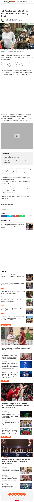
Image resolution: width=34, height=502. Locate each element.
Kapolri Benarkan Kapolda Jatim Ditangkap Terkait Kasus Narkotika (12, 284)
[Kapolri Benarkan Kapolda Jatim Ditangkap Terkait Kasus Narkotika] (29, 286)
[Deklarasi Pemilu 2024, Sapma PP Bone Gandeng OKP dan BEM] (29, 311)
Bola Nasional (6, 436)
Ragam (6, 8)
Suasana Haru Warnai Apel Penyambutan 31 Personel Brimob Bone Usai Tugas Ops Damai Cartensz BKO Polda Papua (12, 318)
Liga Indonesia (6, 325)
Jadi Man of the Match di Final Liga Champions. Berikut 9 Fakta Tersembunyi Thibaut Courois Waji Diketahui (10, 415)
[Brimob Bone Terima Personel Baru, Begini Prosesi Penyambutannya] (29, 302)
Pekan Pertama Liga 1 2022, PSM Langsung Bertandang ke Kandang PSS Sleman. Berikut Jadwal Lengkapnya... (10, 366)
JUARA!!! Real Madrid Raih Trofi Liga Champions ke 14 (10, 423)
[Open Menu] (2, 2)
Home (2, 8)
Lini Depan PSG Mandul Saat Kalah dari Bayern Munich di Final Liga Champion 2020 (9, 432)
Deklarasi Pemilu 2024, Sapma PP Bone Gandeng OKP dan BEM (11, 309)
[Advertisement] (17, 94)
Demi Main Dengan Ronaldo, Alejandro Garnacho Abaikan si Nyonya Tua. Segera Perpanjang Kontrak (15, 405)
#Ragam (4, 209)
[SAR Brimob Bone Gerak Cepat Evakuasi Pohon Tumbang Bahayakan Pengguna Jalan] (29, 277)
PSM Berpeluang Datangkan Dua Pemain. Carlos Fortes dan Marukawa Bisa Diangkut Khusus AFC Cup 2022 (11, 375)
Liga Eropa (5, 380)
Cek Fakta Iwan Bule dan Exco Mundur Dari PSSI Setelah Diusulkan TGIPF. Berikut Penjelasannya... (16, 461)
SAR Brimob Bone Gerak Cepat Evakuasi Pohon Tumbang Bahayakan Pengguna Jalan (12, 275)
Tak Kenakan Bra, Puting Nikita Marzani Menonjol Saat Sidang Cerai (14, 13)
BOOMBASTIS (21, 498)
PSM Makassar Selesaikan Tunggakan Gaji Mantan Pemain (10, 469)
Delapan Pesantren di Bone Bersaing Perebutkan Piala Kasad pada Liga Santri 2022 (9, 486)
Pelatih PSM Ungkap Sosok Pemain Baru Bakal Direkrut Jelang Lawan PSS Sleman (9, 357)
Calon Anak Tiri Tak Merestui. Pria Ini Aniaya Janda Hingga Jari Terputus (13, 292)
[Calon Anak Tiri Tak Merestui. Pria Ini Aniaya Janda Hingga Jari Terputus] (29, 294)
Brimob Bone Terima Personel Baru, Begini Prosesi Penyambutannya (12, 300)
